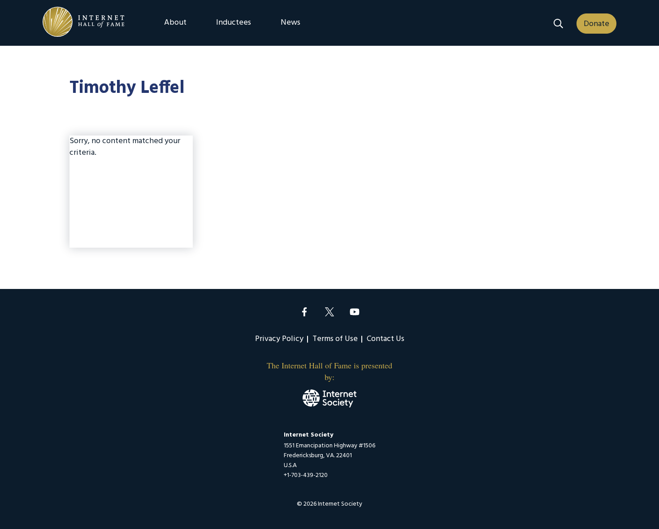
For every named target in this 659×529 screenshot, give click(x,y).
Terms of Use (335, 338)
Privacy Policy (279, 338)
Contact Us (385, 338)
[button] (558, 23)
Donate (596, 24)
